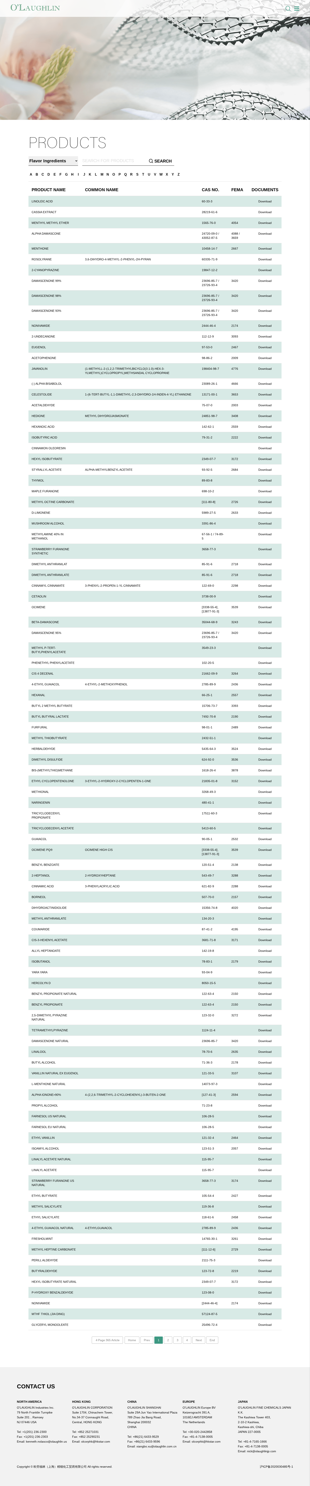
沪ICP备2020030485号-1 (276, 1466)
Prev (147, 1340)
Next (199, 1340)
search (162, 161)
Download (265, 201)
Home (132, 1340)
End (212, 1340)
